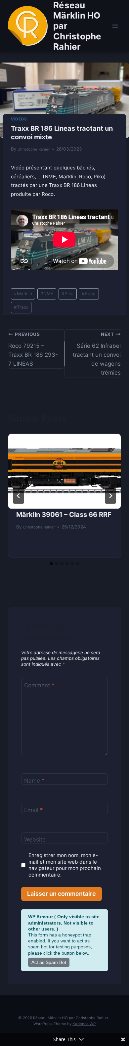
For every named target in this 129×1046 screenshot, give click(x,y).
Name (34, 780)
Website (35, 839)
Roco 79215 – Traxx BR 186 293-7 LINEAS (33, 349)
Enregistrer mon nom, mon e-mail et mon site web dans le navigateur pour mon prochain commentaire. (64, 865)
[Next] (110, 496)
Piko (67, 293)
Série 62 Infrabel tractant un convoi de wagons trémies (97, 354)
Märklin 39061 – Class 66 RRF (63, 515)
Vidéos (19, 118)
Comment (39, 685)
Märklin (23, 293)
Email (33, 810)
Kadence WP (84, 1024)
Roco (89, 293)
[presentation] (64, 471)
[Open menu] (115, 26)
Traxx (21, 307)
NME (46, 293)
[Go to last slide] (18, 496)
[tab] (51, 563)
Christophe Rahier (34, 149)
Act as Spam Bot (48, 962)
